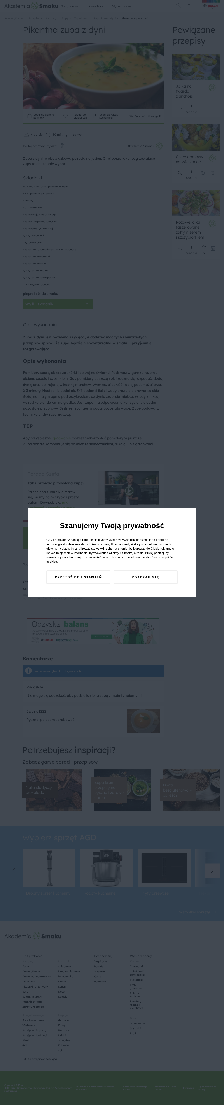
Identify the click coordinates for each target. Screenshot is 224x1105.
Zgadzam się (145, 577)
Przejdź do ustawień (78, 577)
